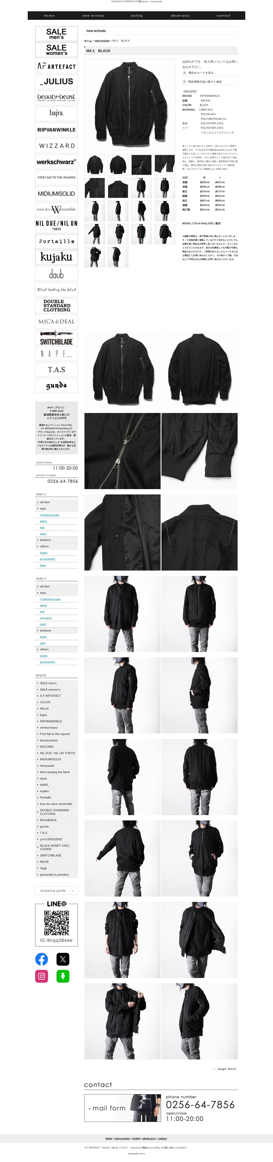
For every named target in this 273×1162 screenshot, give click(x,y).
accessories (47, 559)
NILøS (44, 708)
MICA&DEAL (48, 820)
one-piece (46, 618)
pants (43, 636)
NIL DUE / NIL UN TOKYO (57, 753)
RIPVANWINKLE (51, 721)
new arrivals (102, 40)
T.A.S (43, 833)
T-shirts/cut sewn (50, 599)
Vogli (43, 868)
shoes (43, 552)
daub (43, 778)
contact (162, 1138)
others (44, 546)
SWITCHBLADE (50, 855)
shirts (43, 521)
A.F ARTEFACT (50, 695)
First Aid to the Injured (55, 734)
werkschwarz (49, 727)
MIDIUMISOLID (50, 759)
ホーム (88, 40)
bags (43, 565)
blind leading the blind (55, 772)
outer (43, 533)
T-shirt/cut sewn (49, 515)
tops (43, 508)
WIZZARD (47, 746)
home (109, 1138)
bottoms (45, 540)
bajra (43, 715)
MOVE (44, 862)
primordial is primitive (54, 874)
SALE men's (48, 683)
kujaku (44, 791)
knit (42, 527)
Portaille (45, 797)
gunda (44, 826)
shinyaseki (47, 765)
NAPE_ (45, 785)
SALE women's (50, 689)
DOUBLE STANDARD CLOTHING (54, 812)
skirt (42, 643)
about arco (148, 1138)
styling (136, 1138)
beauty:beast (49, 740)
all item (45, 502)
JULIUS (45, 702)
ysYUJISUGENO (51, 839)
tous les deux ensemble (56, 804)
